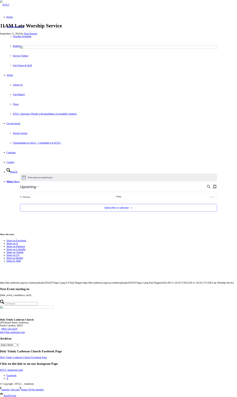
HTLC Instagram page (11, 370)
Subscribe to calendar (117, 207)
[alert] (118, 177)
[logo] (5, 4)
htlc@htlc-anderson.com (12, 332)
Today (118, 196)
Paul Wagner (30, 33)
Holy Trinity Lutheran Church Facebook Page (23, 357)
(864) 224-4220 (9, 328)
